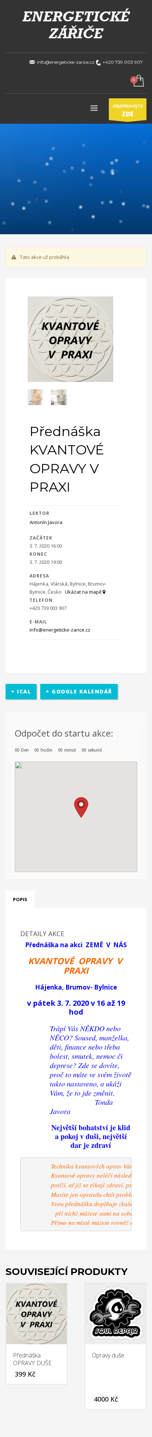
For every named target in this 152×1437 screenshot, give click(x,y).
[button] (81, 808)
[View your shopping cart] (138, 81)
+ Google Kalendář (79, 691)
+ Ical (21, 691)
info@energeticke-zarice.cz (60, 629)
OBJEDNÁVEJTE (128, 110)
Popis (20, 899)
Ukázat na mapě (84, 591)
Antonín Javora (46, 522)
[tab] (20, 899)
